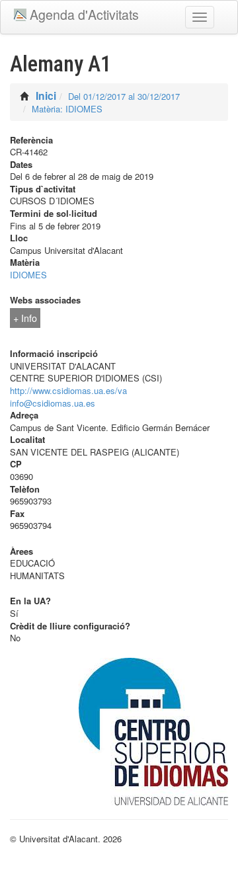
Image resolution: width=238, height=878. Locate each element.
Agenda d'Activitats (84, 14)
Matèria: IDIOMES (67, 108)
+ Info (25, 318)
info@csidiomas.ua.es (52, 403)
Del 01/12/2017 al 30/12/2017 (124, 96)
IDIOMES (28, 274)
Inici (46, 95)
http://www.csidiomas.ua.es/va (68, 390)
